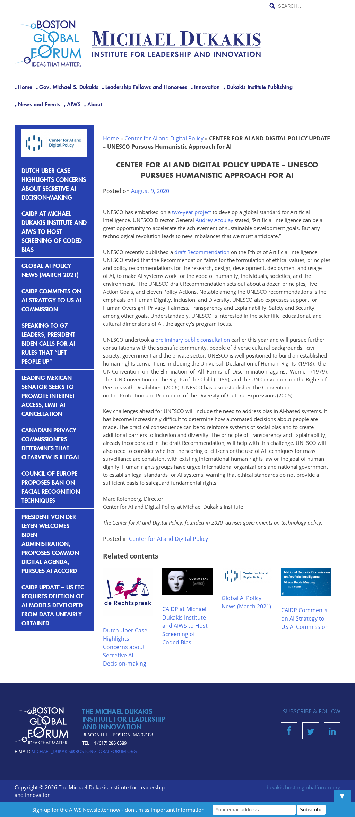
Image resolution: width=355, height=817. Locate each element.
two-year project (191, 212)
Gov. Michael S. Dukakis (68, 86)
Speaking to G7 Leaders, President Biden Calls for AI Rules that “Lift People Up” (48, 343)
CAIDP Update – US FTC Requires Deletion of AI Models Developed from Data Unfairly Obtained (52, 604)
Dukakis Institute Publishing (260, 86)
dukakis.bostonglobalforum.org (302, 787)
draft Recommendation (202, 251)
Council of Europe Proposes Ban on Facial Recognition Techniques (50, 486)
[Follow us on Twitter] (310, 732)
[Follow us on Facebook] (289, 732)
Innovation (207, 86)
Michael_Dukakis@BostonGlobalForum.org (84, 751)
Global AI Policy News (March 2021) (50, 270)
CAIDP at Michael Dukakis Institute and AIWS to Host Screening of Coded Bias (185, 625)
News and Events (39, 104)
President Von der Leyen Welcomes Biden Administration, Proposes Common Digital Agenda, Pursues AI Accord (50, 543)
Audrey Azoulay (214, 220)
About (94, 104)
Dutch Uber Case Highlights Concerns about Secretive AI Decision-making (125, 646)
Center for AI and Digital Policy (164, 138)
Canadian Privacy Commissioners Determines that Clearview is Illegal (50, 443)
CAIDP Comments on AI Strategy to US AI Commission (305, 618)
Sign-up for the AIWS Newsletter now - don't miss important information (118, 809)
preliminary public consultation (192, 339)
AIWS (73, 104)
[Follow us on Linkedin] (332, 732)
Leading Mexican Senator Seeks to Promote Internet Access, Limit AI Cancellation (48, 395)
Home (25, 86)
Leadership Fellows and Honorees (146, 86)
